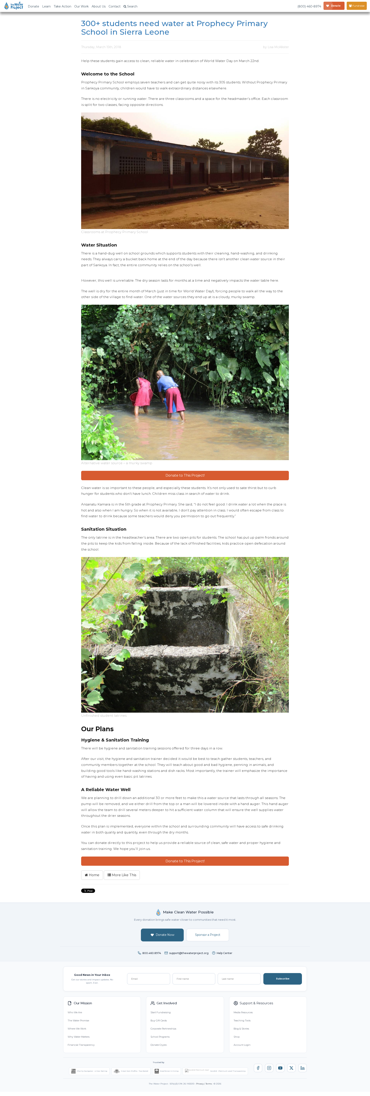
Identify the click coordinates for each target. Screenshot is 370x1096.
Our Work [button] (81, 6)
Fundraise (358, 5)
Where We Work (77, 1028)
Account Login (242, 1044)
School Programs (160, 1036)
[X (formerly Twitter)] (291, 1068)
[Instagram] (269, 1068)
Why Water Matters (79, 1036)
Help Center (224, 953)
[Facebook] (258, 1068)
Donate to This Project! (185, 475)
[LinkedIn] (302, 1068)
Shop (237, 1036)
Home (93, 875)
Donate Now (165, 935)
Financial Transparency (81, 1044)
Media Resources (243, 1012)
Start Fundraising (161, 1012)
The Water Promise (78, 1020)
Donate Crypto (159, 1044)
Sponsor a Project (207, 935)
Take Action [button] (62, 6)
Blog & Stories (241, 1028)
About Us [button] (99, 6)
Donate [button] (33, 6)
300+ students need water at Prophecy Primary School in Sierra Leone (174, 28)
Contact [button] (115, 6)
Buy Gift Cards (159, 1020)
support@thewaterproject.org (189, 953)
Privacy (200, 1083)
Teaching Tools (242, 1020)
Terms (209, 1083)
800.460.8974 (151, 953)
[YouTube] (280, 1068)
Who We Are (75, 1012)
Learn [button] (46, 6)
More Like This (123, 875)
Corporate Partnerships (163, 1028)
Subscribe (282, 978)
